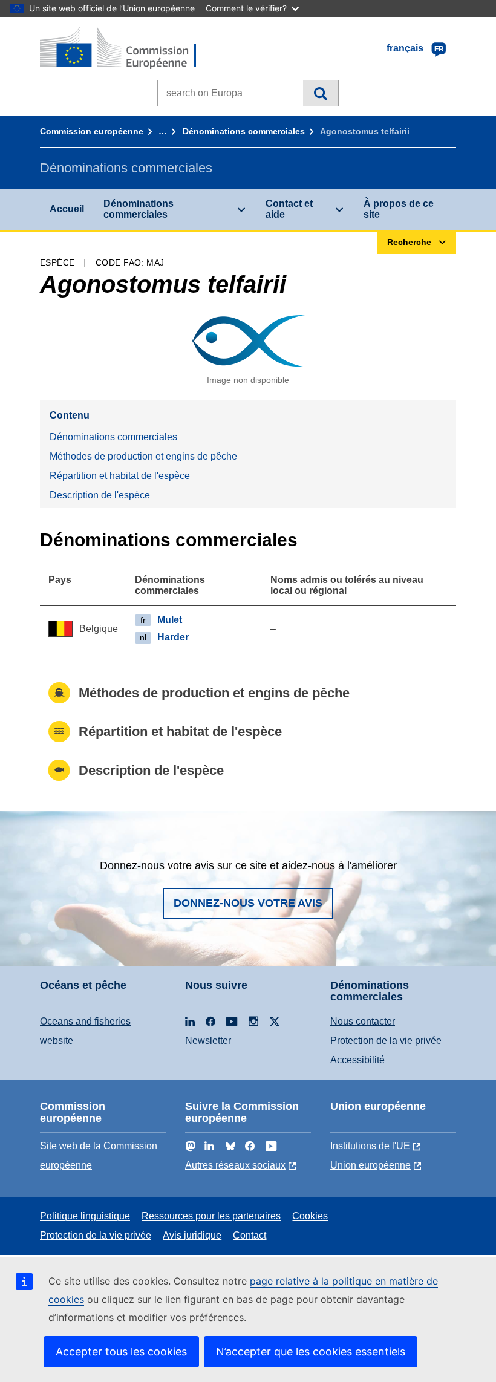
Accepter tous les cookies (121, 1351)
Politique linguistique (85, 1216)
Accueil (67, 209)
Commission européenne (91, 131)
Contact (249, 1235)
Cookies (310, 1216)
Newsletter (208, 1040)
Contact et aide (289, 209)
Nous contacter (362, 1021)
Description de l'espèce (100, 495)
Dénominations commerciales (244, 131)
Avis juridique (192, 1235)
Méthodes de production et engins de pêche (143, 456)
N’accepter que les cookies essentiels (310, 1351)
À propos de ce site (399, 209)
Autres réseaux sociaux (235, 1165)
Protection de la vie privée (386, 1040)
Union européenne (370, 1165)
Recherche (320, 93)
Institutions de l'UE (370, 1146)
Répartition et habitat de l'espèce (120, 476)
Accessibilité (357, 1060)
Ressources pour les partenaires (211, 1216)
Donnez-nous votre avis (248, 903)
